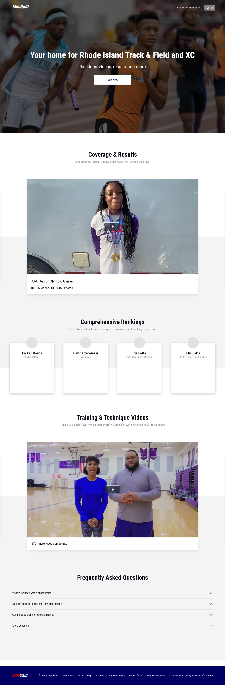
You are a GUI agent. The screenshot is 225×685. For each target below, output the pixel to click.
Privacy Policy (118, 675)
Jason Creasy (84, 675)
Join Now (112, 80)
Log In (210, 8)
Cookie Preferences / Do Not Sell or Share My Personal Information (179, 675)
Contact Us (102, 675)
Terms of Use (135, 675)
